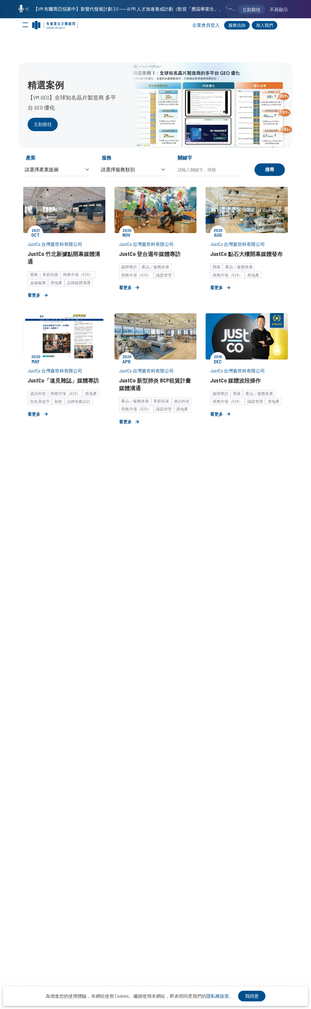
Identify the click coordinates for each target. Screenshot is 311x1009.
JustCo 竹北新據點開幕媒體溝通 (64, 257)
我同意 (252, 996)
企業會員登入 (206, 25)
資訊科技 (38, 393)
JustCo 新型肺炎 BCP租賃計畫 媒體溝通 (155, 384)
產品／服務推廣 (155, 266)
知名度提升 (40, 401)
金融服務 (38, 282)
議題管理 (164, 275)
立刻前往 (43, 124)
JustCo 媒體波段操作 (235, 380)
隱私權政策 (217, 996)
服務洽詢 (236, 25)
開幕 (34, 274)
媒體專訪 (129, 266)
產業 (31, 157)
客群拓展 (50, 274)
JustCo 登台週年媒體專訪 (150, 253)
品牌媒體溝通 (79, 282)
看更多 (34, 295)
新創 (58, 401)
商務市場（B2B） (78, 274)
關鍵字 (185, 157)
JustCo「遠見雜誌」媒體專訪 (63, 380)
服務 (106, 157)
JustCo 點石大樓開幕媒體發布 (246, 253)
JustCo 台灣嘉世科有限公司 (55, 244)
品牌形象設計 (79, 401)
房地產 (56, 282)
